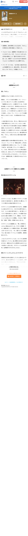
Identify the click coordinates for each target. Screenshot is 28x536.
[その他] (25, 23)
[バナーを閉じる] (26, 8)
